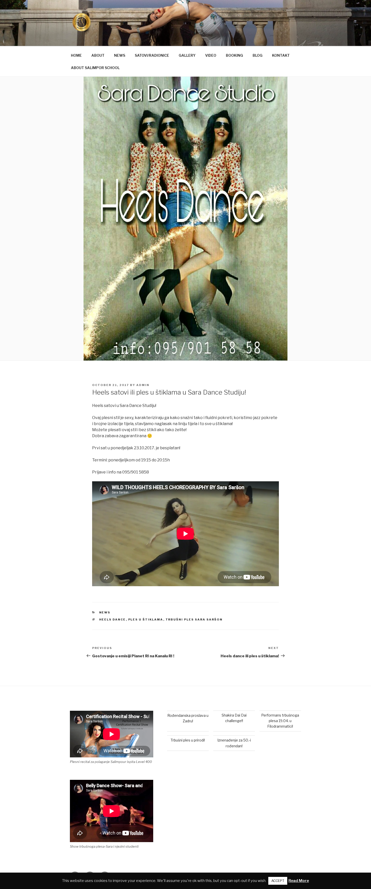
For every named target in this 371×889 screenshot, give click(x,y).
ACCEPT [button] (277, 881)
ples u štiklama (145, 619)
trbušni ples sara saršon (194, 619)
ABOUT (97, 55)
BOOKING (234, 55)
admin (142, 385)
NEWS (119, 55)
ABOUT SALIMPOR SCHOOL (95, 68)
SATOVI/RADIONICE (152, 55)
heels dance (112, 619)
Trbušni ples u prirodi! (188, 740)
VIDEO (210, 55)
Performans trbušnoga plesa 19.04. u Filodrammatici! (280, 721)
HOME (76, 55)
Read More (298, 880)
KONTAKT (281, 55)
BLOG (257, 55)
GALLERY (187, 55)
